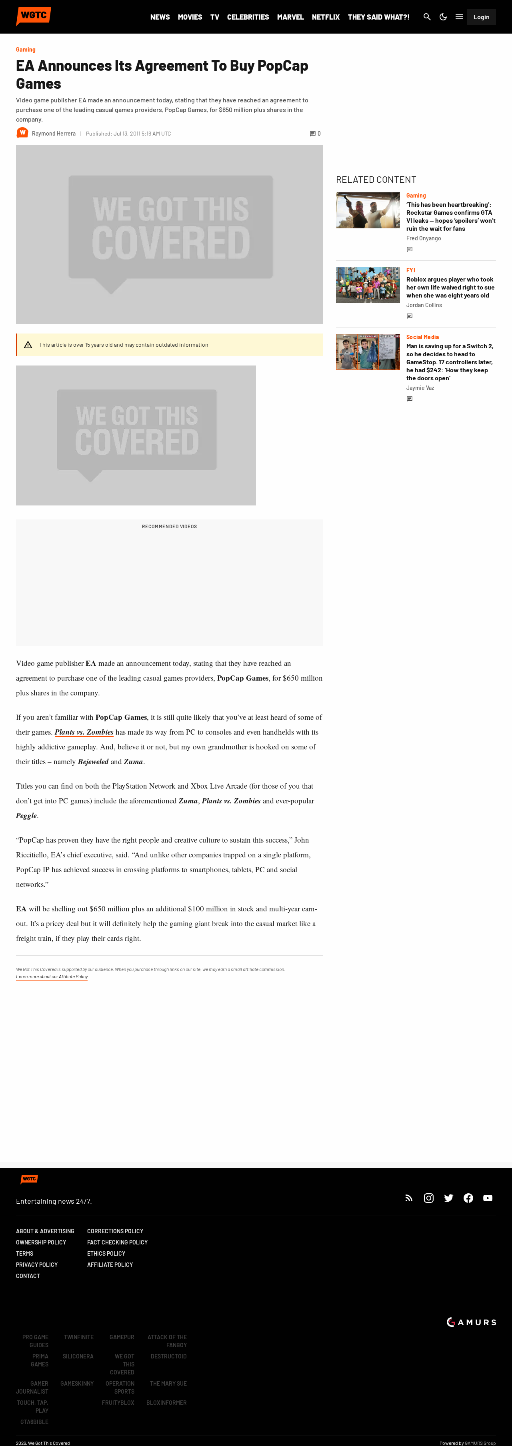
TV (214, 16)
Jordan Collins (424, 305)
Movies (190, 16)
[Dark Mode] (443, 17)
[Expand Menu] (459, 17)
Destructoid (169, 1356)
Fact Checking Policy (117, 1242)
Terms (24, 1253)
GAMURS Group (480, 1443)
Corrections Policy (115, 1231)
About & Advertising (45, 1231)
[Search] (427, 17)
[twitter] (448, 1198)
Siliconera (78, 1356)
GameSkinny (77, 1383)
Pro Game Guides (35, 1341)
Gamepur (122, 1337)
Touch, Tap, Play (32, 1406)
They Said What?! (379, 16)
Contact (28, 1275)
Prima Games (39, 1360)
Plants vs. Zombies (84, 731)
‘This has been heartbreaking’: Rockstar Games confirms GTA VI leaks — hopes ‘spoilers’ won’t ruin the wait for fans (451, 216)
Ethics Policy (106, 1253)
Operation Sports (120, 1387)
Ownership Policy (41, 1242)
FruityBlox (118, 1402)
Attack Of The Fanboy (167, 1341)
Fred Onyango (423, 238)
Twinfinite (79, 1337)
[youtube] (488, 1198)
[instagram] (428, 1198)
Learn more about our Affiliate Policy (52, 976)
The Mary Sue (168, 1383)
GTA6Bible (34, 1421)
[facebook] (468, 1198)
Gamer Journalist (32, 1387)
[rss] (409, 1198)
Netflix (326, 16)
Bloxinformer (166, 1402)
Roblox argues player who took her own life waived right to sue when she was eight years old (450, 287)
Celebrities (248, 16)
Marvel (290, 16)
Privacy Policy (37, 1264)
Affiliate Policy (110, 1264)
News (160, 16)
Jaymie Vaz (420, 387)
